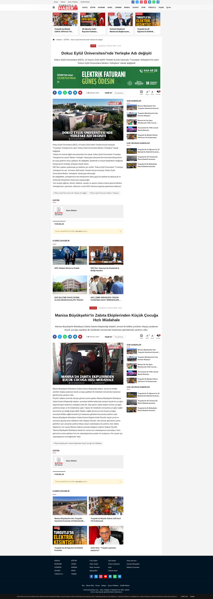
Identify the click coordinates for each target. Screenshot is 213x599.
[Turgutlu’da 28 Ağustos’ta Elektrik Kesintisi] (70, 535)
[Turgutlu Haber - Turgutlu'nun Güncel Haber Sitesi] (68, 7)
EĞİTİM (92, 7)
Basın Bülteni (71, 210)
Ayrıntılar (184, 596)
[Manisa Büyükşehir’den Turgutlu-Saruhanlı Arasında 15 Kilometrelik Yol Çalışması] (70, 505)
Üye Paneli (112, 560)
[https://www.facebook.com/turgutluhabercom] (133, 2)
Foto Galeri (94, 560)
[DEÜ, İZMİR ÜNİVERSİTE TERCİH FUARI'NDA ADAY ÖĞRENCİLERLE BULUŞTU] (106, 285)
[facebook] (55, 93)
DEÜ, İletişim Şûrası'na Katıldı (66, 268)
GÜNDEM (118, 7)
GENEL (109, 7)
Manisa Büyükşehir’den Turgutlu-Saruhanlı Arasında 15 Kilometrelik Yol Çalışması (68, 520)
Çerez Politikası (73, 2)
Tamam (192, 596)
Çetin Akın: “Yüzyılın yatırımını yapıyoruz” (103, 549)
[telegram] (70, 93)
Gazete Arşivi (112, 570)
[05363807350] (153, 2)
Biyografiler (94, 570)
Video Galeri (94, 564)
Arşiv (110, 567)
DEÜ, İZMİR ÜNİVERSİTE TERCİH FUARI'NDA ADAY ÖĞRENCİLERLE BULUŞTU (106, 299)
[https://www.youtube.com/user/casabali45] (145, 2)
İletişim (63, 2)
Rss (83, 585)
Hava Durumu (131, 560)
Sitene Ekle (90, 585)
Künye (56, 2)
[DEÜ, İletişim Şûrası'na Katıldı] (70, 255)
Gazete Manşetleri (133, 564)
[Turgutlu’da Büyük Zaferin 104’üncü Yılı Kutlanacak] (106, 505)
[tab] (59, 224)
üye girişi (78, 231)
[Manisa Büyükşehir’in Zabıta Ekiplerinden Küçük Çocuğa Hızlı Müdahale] (88, 363)
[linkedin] (75, 93)
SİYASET (135, 7)
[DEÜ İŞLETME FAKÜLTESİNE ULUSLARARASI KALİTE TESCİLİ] (70, 285)
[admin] (158, 2)
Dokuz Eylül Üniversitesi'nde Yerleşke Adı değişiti (87, 40)
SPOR (143, 7)
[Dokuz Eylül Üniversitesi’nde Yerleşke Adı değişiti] (88, 119)
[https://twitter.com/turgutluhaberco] (137, 2)
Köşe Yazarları (95, 567)
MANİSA (127, 7)
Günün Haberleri (114, 564)
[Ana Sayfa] (53, 40)
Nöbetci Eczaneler (133, 567)
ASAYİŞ (85, 7)
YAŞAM (161, 7)
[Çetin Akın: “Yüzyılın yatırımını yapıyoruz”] (106, 535)
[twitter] (60, 93)
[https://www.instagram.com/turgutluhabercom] (141, 2)
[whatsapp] (65, 93)
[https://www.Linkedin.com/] (149, 2)
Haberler (59, 40)
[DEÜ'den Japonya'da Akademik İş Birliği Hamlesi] (106, 255)
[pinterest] (80, 93)
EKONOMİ (101, 7)
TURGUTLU (152, 7)
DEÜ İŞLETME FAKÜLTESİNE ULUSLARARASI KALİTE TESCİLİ (68, 299)
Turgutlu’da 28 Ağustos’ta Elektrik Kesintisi (68, 549)
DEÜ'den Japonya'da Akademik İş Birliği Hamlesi (105, 269)
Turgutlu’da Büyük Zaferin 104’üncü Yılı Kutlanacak (106, 520)
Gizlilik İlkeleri (85, 2)
